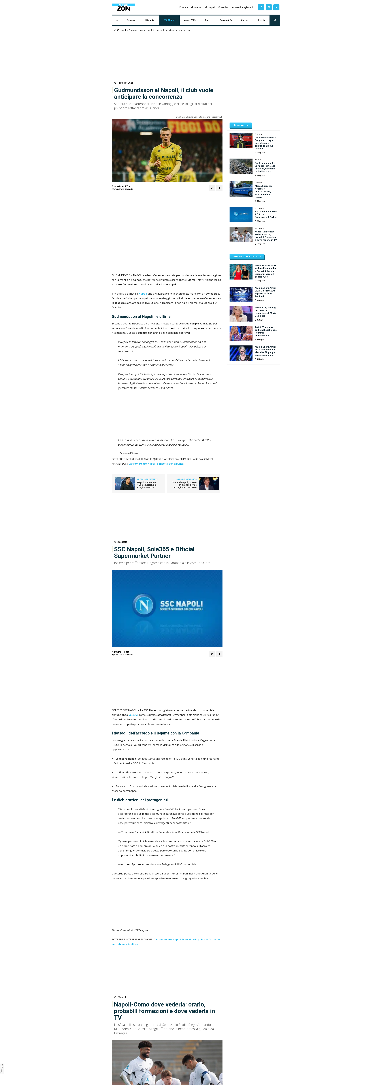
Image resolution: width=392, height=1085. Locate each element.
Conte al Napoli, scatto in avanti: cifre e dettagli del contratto (184, 485)
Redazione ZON (121, 186)
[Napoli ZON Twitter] (276, 7)
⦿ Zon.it (183, 7)
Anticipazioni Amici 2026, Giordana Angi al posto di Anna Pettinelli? (265, 292)
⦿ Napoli (210, 7)
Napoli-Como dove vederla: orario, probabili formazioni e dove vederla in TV (266, 235)
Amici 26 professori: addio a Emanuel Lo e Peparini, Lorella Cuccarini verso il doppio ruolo (265, 271)
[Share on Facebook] (219, 188)
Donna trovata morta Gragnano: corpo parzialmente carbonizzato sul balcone (266, 143)
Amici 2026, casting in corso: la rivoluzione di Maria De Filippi (265, 311)
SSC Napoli (169, 20)
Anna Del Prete (121, 651)
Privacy (1, 1069)
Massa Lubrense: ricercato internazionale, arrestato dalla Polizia (264, 191)
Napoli (143, 293)
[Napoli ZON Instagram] (269, 7)
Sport (208, 20)
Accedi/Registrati (244, 7)
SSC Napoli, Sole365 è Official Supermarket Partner (266, 214)
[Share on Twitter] (212, 188)
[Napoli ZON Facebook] (261, 7)
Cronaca (131, 20)
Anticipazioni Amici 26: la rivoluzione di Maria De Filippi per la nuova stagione (265, 351)
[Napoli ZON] (123, 7)
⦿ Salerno (196, 7)
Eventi (261, 20)
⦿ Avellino (223, 7)
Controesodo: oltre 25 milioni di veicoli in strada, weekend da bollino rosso (265, 167)
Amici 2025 (190, 20)
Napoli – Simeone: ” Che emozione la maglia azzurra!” (146, 485)
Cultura (245, 20)
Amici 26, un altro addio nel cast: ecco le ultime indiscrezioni (266, 331)
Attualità (150, 20)
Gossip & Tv (226, 20)
